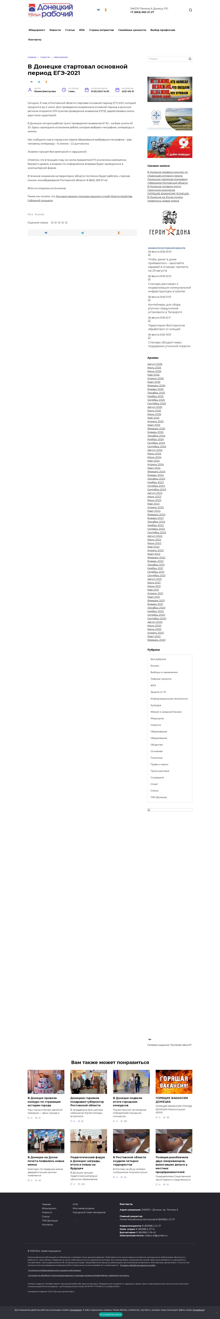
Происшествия (160, 771)
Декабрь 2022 (156, 521)
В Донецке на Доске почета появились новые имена (46, 1161)
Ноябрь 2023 (155, 482)
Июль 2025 (154, 410)
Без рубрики (158, 659)
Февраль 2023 (156, 514)
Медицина (157, 718)
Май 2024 (153, 460)
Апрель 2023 (155, 507)
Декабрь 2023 (156, 478)
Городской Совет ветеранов (89, 1212)
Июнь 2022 (154, 543)
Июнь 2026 (154, 371)
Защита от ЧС (158, 692)
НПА (82, 30)
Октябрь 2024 (156, 443)
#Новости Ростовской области (166, 248)
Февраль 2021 (156, 600)
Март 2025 (153, 425)
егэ (31, 214)
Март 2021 (153, 597)
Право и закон (159, 764)
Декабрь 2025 (156, 392)
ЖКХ (153, 685)
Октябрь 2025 (156, 400)
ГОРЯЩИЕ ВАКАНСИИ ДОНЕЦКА (168, 193)
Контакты (34, 39)
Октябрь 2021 (155, 572)
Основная (157, 751)
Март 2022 (153, 554)
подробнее (75, 1310)
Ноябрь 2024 (155, 439)
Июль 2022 (154, 539)
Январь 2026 (155, 389)
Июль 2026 (154, 367)
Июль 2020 (154, 625)
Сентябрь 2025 (156, 403)
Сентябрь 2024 (156, 446)
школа (40, 214)
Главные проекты (161, 678)
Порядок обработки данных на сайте (137, 1265)
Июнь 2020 (154, 629)
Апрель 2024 (155, 464)
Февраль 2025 (156, 428)
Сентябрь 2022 (156, 532)
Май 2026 (153, 374)
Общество (157, 744)
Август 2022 (154, 536)
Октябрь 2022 (156, 529)
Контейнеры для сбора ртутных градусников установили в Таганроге (165, 308)
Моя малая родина (83, 1208)
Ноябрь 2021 (155, 568)
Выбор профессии (163, 30)
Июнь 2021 (154, 586)
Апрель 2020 (155, 632)
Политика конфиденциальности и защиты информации (54, 1270)
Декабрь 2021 (156, 564)
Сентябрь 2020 (156, 618)
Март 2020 (154, 636)
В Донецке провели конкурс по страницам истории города (44, 1101)
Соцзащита (157, 777)
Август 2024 (154, 450)
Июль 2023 (154, 496)
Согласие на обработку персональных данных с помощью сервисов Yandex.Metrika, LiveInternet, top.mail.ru (78, 1275)
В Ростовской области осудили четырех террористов (129, 1161)
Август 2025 (154, 407)
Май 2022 (153, 546)
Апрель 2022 (155, 550)
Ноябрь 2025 (155, 396)
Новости (55, 30)
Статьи (70, 30)
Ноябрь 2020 (155, 611)
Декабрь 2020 (156, 607)
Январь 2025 (155, 432)
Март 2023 (153, 511)
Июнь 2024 (154, 457)
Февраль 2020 (156, 640)
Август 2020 (155, 622)
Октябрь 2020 (156, 615)
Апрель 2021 (155, 593)
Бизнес (155, 665)
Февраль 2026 (156, 385)
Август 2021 (154, 579)
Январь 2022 (155, 561)
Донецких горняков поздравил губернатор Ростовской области (87, 1101)
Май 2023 (153, 503)
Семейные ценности (132, 30)
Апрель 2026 (155, 378)
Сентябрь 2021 (156, 575)
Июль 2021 (154, 582)
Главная (46, 1204)
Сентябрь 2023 (156, 489)
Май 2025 (153, 417)
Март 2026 (153, 382)
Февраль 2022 (156, 557)
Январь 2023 (155, 518)
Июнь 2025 (154, 414)
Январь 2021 (155, 604)
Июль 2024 (154, 453)
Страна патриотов (101, 30)
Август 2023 (154, 493)
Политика (156, 757)
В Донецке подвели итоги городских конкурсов (127, 1101)
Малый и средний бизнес (166, 711)
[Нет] (216, 1312)
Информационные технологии (169, 698)
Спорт (154, 784)
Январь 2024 (155, 475)
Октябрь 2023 (156, 486)
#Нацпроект (36, 30)
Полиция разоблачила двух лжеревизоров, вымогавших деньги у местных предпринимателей (172, 1165)
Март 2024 (153, 468)
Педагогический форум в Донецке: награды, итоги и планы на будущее (87, 1163)
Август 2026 (154, 364)
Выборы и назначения (164, 672)
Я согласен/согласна (110, 1314)
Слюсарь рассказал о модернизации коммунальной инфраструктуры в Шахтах (169, 287)
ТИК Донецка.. (159, 797)
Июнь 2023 (154, 500)
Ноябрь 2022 (155, 525)
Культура (156, 705)
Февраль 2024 (156, 471)
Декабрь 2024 (156, 435)
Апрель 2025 (155, 421)
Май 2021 (153, 589)
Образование (159, 731)
